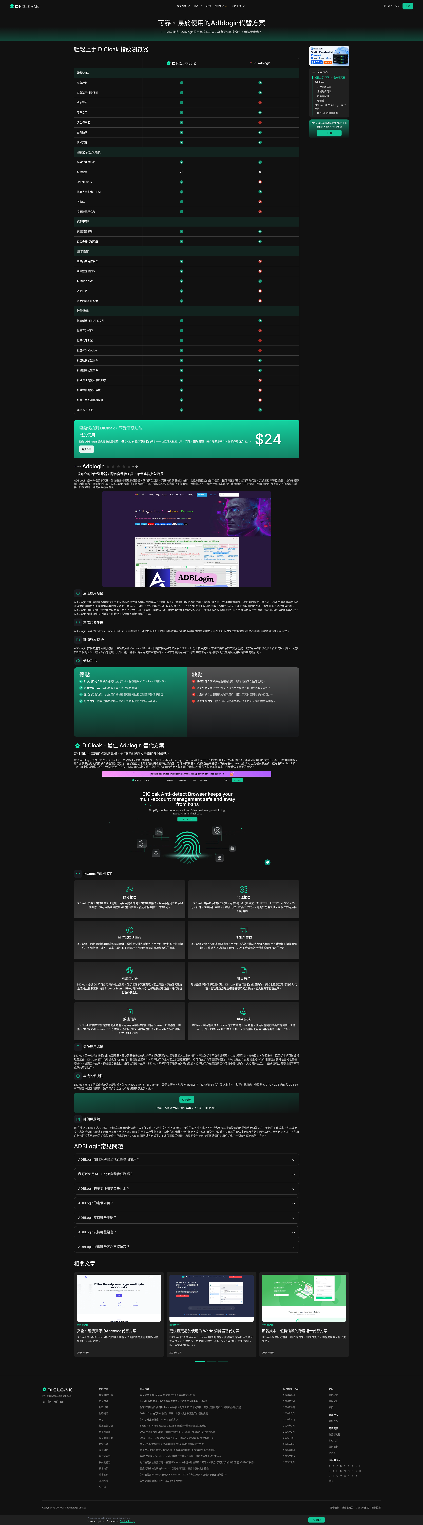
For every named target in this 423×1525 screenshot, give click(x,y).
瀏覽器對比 (82, 1324)
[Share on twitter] (44, 1402)
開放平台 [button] (236, 5)
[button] (388, 6)
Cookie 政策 (362, 1507)
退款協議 (376, 1507)
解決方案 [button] (181, 5)
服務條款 (334, 1507)
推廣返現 (219, 5)
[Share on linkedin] (50, 1402)
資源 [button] (196, 5)
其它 (331, 1480)
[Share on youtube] (61, 1402)
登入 (397, 6)
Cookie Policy (127, 1521)
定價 (208, 5)
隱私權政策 (347, 1507)
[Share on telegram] (56, 1402)
